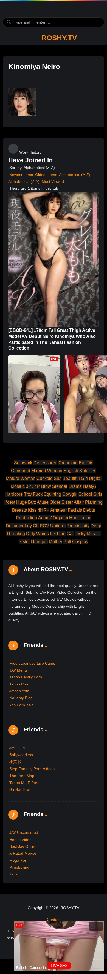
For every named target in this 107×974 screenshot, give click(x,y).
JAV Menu (18, 670)
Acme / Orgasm (53, 517)
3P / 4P (33, 486)
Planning (94, 502)
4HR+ (43, 510)
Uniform (58, 525)
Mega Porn (19, 860)
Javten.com (19, 691)
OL (36, 525)
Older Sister (61, 502)
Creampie (68, 462)
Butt (67, 541)
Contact (53, 919)
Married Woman (46, 470)
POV (44, 525)
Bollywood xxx (21, 755)
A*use (43, 502)
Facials (75, 510)
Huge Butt (26, 502)
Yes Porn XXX (21, 705)
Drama (75, 486)
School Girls (90, 494)
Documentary (19, 525)
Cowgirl (69, 494)
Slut (57, 478)
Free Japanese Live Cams (32, 663)
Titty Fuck (33, 494)
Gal (70, 533)
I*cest (9, 502)
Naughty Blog (21, 698)
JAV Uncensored (23, 832)
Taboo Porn (19, 684)
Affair (79, 502)
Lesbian (58, 533)
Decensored (45, 462)
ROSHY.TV (59, 38)
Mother (55, 541)
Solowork (23, 462)
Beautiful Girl (75, 478)
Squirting (52, 494)
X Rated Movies (23, 853)
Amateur (58, 510)
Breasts (19, 510)
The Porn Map (21, 775)
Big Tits (86, 462)
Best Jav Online (22, 846)
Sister (24, 541)
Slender (59, 486)
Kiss (32, 510)
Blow (46, 486)
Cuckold (44, 478)
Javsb (14, 874)
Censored (20, 470)
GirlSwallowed (21, 789)
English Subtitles (79, 470)
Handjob (39, 541)
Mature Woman (20, 478)
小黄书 (15, 762)
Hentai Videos (21, 839)
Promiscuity (78, 525)
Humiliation (80, 517)
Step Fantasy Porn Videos (32, 768)
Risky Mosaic (88, 533)
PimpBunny (19, 867)
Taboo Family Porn (25, 677)
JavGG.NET (19, 748)
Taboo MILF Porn (24, 782)
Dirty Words (37, 533)
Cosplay (80, 541)
